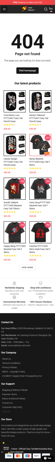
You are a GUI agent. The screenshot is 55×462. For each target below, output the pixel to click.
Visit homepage (27, 70)
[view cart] (51, 9)
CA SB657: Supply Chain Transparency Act (22, 376)
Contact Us (7, 403)
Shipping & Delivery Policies (15, 390)
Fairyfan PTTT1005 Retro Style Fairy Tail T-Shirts (39, 249)
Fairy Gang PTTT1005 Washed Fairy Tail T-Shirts (39, 205)
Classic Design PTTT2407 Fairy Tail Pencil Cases (13, 162)
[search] (46, 9)
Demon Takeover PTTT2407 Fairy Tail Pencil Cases (38, 118)
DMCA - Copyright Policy (13, 371)
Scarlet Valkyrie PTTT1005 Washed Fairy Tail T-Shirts (13, 205)
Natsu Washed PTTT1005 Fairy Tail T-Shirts (39, 162)
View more (27, 267)
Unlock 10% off (6, 448)
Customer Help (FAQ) (12, 407)
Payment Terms (9, 394)
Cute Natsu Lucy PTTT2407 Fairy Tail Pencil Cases (13, 118)
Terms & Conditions (11, 363)
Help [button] (49, 458)
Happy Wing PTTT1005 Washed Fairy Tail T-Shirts (15, 249)
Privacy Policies (9, 367)
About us (6, 359)
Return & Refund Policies (13, 398)
